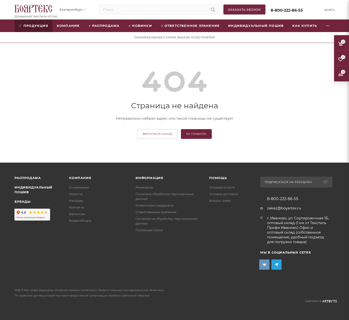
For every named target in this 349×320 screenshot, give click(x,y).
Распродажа (27, 178)
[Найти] (213, 9)
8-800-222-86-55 (287, 10)
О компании (79, 187)
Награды (76, 200)
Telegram (276, 264)
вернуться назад (157, 134)
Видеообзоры (80, 220)
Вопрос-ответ (220, 200)
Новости (76, 194)
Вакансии (77, 214)
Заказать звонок (244, 9)
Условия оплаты (222, 187)
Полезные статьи (149, 230)
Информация (149, 178)
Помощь (218, 178)
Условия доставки (223, 194)
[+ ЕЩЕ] (328, 25)
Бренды (22, 201)
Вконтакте (264, 264)
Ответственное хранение (156, 212)
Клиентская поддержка (155, 205)
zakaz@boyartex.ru (284, 208)
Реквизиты (144, 187)
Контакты (76, 207)
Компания (80, 178)
